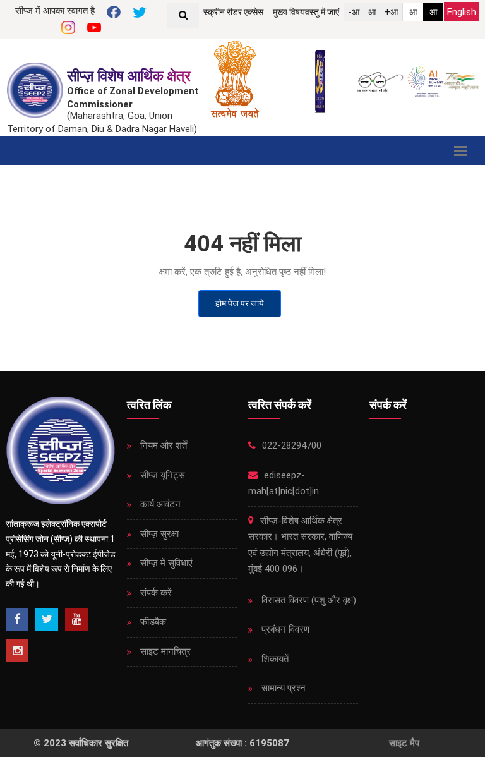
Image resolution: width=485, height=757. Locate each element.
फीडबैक (152, 621)
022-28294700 (290, 445)
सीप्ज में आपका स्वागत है (55, 10)
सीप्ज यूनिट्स (161, 475)
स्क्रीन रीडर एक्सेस (233, 12)
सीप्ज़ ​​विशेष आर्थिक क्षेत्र (129, 76)
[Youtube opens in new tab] (76, 619)
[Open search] (183, 15)
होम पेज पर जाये (239, 303)
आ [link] (413, 12)
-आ (354, 12)
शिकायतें (274, 659)
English (461, 12)
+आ (391, 12)
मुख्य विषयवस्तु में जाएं (306, 12)
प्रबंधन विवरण (284, 629)
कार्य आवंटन (159, 504)
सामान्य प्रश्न (282, 688)
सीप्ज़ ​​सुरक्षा (158, 534)
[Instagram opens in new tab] (17, 650)
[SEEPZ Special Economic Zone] (36, 90)
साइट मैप (404, 743)
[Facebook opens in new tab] (17, 619)
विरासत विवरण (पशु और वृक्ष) (307, 600)
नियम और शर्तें (162, 445)
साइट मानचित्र (164, 651)
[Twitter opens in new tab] (46, 619)
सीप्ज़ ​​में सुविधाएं (165, 563)
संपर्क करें (155, 592)
